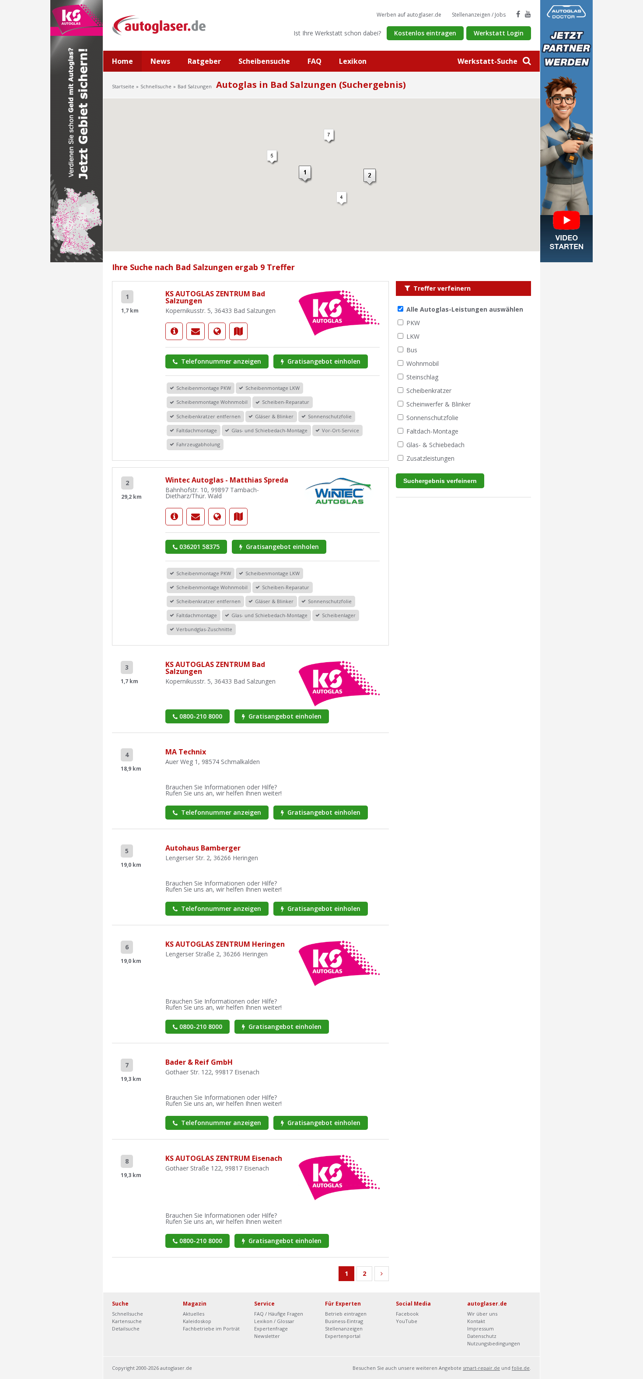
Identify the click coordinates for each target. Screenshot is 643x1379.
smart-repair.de (481, 1368)
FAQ (315, 61)
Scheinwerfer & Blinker (438, 404)
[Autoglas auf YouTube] (528, 14)
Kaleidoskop (197, 1321)
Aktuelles (193, 1313)
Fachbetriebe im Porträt (211, 1328)
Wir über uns (482, 1313)
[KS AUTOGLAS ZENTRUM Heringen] (339, 963)
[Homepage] (217, 331)
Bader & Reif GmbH (199, 1062)
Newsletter (267, 1336)
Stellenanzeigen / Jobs (479, 14)
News (160, 61)
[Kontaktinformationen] (195, 331)
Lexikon (353, 61)
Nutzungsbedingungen (493, 1343)
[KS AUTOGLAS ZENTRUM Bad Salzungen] (174, 331)
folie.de (521, 1368)
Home (122, 61)
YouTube (406, 1321)
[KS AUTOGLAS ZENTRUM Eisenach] (339, 1177)
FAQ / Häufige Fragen (278, 1313)
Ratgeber (204, 61)
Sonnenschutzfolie (432, 417)
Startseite (123, 86)
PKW (413, 323)
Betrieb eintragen (346, 1313)
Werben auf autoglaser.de (409, 14)
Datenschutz (481, 1336)
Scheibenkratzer (428, 390)
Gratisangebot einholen (323, 361)
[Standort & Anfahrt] (238, 331)
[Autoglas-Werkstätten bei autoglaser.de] (165, 25)
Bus (411, 350)
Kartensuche (127, 1321)
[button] (305, 174)
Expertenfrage (271, 1328)
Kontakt (476, 1321)
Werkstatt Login (499, 33)
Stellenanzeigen (344, 1328)
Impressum (480, 1328)
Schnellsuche (155, 86)
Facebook (407, 1313)
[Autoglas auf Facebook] (518, 14)
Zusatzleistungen (430, 458)
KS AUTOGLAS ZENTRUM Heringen (225, 944)
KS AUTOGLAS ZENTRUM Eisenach (223, 1158)
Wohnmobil (422, 363)
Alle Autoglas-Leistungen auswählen (464, 309)
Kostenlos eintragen (425, 33)
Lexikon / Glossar (274, 1321)
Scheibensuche (264, 61)
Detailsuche (126, 1328)
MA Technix (185, 752)
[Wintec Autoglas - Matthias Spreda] (174, 516)
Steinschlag (422, 377)
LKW (412, 336)
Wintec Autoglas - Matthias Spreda (226, 480)
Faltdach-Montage (432, 431)
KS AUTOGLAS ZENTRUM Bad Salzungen (215, 297)
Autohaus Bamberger (203, 848)
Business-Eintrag (344, 1321)
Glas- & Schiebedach (435, 445)
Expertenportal (342, 1336)
